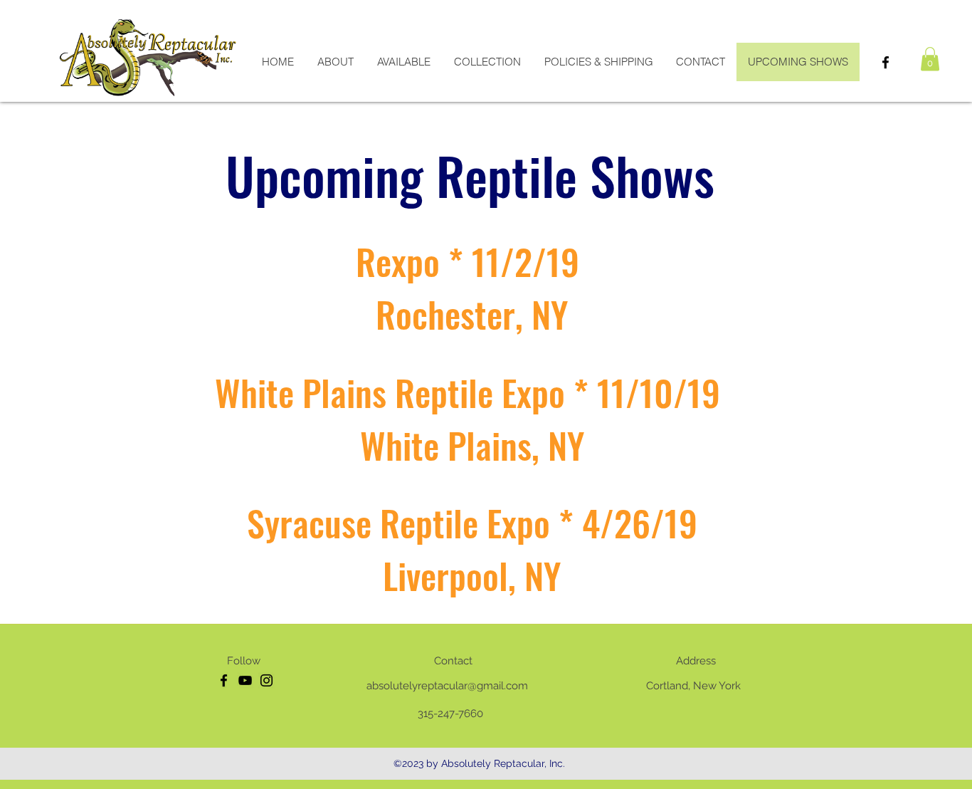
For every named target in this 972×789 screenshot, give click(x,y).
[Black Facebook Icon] (885, 62)
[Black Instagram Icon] (266, 680)
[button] (930, 58)
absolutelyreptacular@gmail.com (447, 685)
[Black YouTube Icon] (245, 680)
